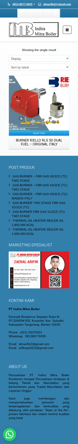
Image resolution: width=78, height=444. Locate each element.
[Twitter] (30, 13)
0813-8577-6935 (22, 4)
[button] (9, 434)
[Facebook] (22, 13)
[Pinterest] (47, 13)
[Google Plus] (38, 13)
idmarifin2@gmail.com (57, 4)
